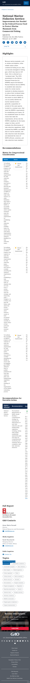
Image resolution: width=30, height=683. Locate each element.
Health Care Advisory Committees (14, 678)
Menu (26, 3)
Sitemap (14, 666)
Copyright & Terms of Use (15, 659)
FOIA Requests (14, 671)
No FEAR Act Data (14, 676)
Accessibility (15, 664)
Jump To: (6, 46)
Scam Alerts (14, 673)
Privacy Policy (14, 662)
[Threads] (21, 42)
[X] (9, 42)
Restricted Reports (14, 655)
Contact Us (7, 554)
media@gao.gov (9, 545)
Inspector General (14, 652)
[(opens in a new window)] (12, 641)
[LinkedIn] (13, 42)
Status (27, 406)
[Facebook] (4, 42)
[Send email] (25, 42)
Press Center (15, 648)
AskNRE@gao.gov (9, 531)
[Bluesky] (17, 42)
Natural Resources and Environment (9, 562)
